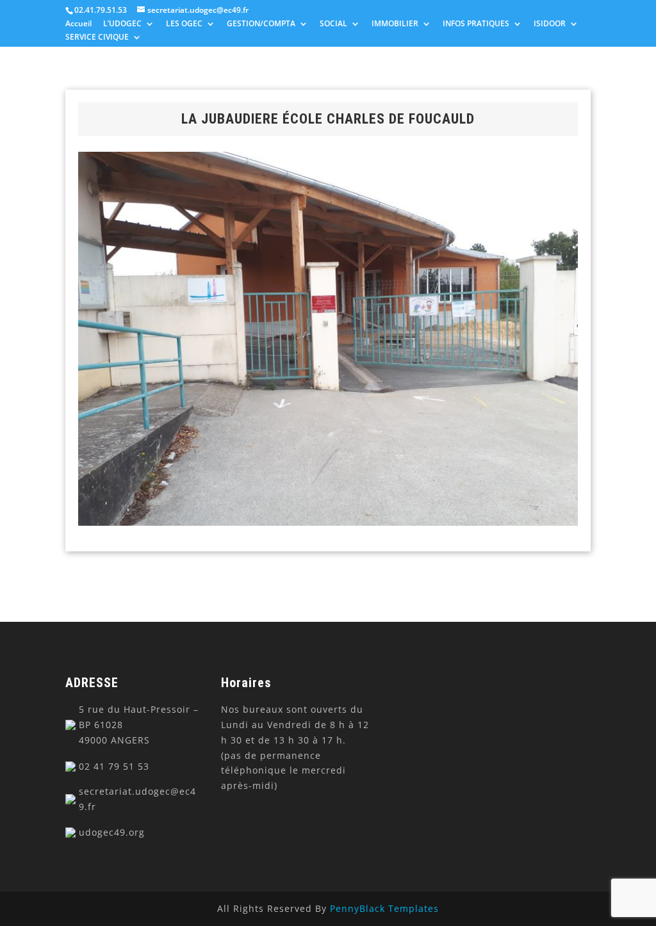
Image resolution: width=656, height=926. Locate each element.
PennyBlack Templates (384, 908)
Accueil (78, 24)
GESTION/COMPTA (261, 24)
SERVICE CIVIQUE (97, 37)
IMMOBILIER (395, 24)
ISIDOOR (550, 24)
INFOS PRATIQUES (476, 24)
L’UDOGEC (122, 24)
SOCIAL (333, 24)
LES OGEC (184, 24)
